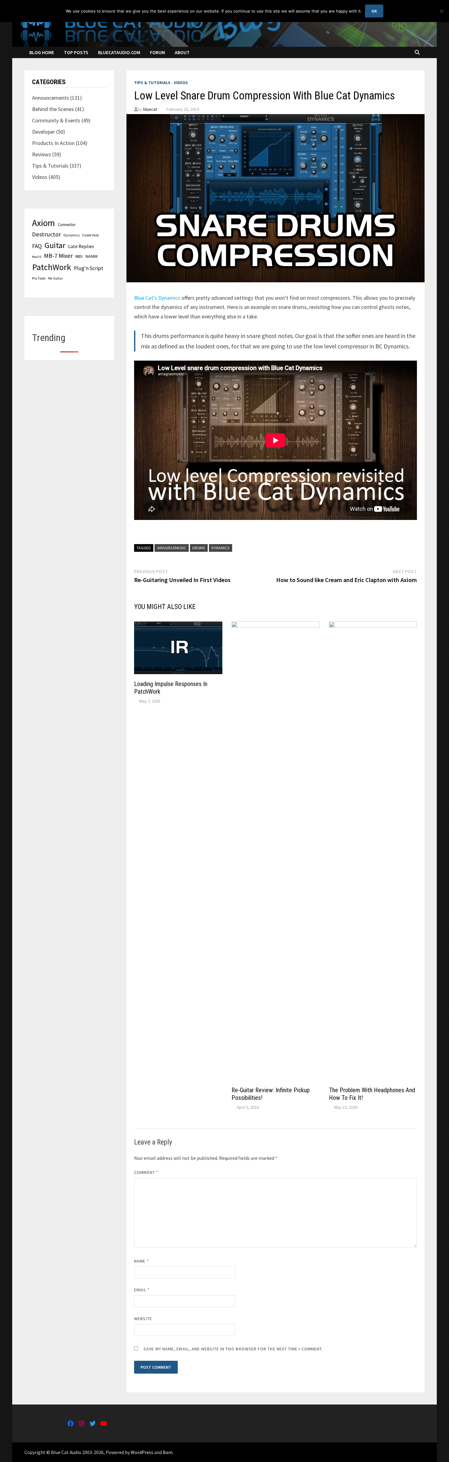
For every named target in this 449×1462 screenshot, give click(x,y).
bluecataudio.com (119, 52)
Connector (66, 224)
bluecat (150, 109)
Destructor (46, 234)
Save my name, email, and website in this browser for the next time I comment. (233, 1349)
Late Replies (81, 246)
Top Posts (76, 52)
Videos (181, 82)
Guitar (55, 245)
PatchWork (51, 267)
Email (142, 1290)
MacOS (36, 257)
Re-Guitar (55, 278)
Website (143, 1318)
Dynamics (220, 548)
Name (141, 1261)
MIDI (78, 256)
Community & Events (56, 120)
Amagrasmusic (171, 548)
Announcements (50, 97)
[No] (441, 11)
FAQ (37, 246)
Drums (198, 548)
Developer (43, 131)
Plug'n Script (88, 268)
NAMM (91, 256)
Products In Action (53, 143)
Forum (157, 52)
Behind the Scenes (53, 109)
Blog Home (41, 52)
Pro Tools (39, 278)
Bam (168, 1452)
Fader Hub (90, 235)
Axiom (43, 222)
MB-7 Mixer (58, 256)
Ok (374, 11)
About (182, 52)
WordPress (142, 1452)
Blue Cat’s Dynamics (157, 297)
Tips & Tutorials (152, 82)
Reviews (41, 154)
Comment (146, 1172)
